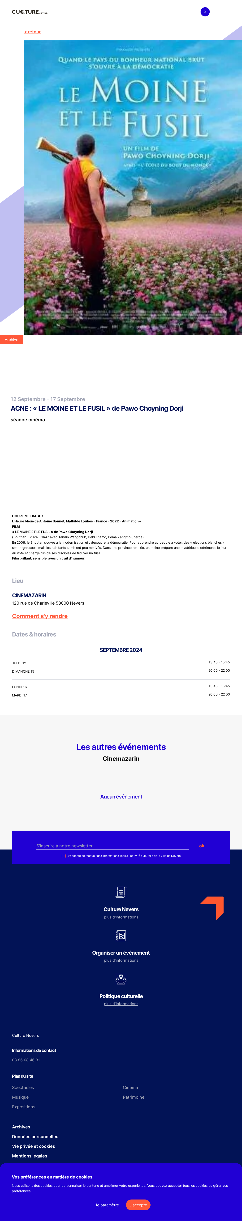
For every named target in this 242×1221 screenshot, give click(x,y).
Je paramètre (107, 1205)
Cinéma (130, 1087)
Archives (21, 1126)
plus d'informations (121, 917)
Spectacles (23, 1087)
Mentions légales (29, 1155)
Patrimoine (133, 1097)
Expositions (23, 1106)
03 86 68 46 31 (26, 1060)
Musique (20, 1097)
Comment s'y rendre (40, 616)
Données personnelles (35, 1136)
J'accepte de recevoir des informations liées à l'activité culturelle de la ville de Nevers (124, 856)
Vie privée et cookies (33, 1146)
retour (34, 31)
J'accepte (138, 1205)
